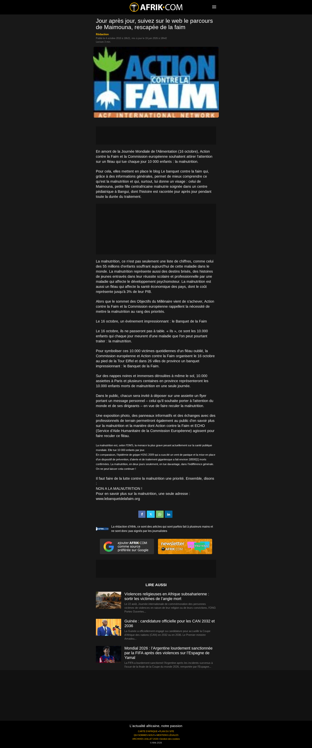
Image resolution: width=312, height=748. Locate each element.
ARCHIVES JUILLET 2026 (145, 739)
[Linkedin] (168, 514)
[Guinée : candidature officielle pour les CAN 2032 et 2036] (108, 627)
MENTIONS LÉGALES (167, 735)
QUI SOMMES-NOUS (144, 735)
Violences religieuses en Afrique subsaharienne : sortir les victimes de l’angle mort (166, 596)
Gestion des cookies (170, 739)
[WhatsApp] (160, 514)
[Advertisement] (156, 135)
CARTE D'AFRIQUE (147, 731)
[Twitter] (151, 514)
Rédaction (102, 34)
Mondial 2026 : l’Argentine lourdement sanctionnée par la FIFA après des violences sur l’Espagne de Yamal (168, 653)
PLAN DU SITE (166, 731)
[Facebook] (142, 514)
